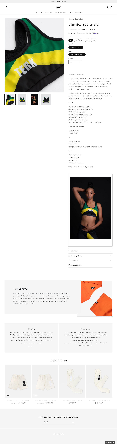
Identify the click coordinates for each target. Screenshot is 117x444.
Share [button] (72, 270)
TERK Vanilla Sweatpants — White (72, 400)
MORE (30, 347)
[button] (7, 7)
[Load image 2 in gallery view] (22, 99)
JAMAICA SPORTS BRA (77, 54)
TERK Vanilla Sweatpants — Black (99, 400)
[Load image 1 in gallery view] (10, 99)
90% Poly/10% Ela (75, 47)
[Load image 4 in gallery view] (46, 99)
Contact (110, 442)
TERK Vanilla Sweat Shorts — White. (45, 400)
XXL (94, 40)
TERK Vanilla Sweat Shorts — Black (17, 400)
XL (87, 40)
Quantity (70, 58)
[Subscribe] (73, 422)
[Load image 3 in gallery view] (34, 99)
